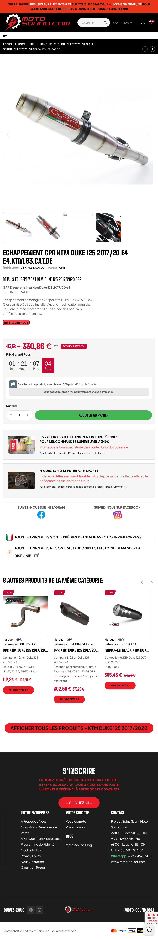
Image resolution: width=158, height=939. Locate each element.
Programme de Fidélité (38, 844)
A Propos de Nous (33, 821)
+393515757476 (139, 856)
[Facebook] (31, 910)
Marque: (53, 267)
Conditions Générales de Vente (39, 830)
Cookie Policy (31, 850)
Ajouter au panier (93, 415)
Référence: (10, 644)
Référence (11, 267)
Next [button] (151, 582)
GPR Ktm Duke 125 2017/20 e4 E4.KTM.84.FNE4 (75, 650)
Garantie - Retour (33, 867)
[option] (25, 645)
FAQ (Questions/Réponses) (41, 839)
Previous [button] (142, 582)
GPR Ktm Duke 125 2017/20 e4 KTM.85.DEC (24, 650)
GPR (62, 267)
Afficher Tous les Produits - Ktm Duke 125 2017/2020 (79, 728)
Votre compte (76, 821)
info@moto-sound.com (128, 862)
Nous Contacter (32, 862)
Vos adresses (75, 827)
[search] (105, 22)
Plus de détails (18, 690)
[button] (79, 802)
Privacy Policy (31, 856)
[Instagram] (39, 910)
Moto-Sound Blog (79, 845)
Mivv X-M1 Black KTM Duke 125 (126, 650)
